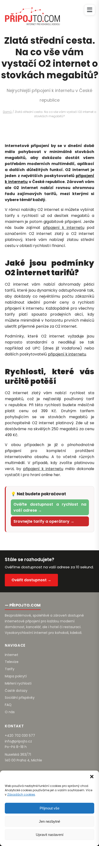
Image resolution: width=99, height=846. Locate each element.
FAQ (8, 704)
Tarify (9, 669)
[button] (91, 776)
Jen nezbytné (49, 821)
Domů (7, 112)
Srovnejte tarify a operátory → (43, 521)
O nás (10, 712)
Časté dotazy (16, 690)
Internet (11, 654)
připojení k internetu (63, 227)
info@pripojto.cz (18, 741)
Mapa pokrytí (16, 676)
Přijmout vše (49, 808)
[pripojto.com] (32, 12)
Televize (12, 661)
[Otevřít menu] (89, 9)
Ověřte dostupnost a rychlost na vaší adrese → (49, 507)
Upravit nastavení (49, 835)
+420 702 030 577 (20, 735)
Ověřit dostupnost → (31, 579)
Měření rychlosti (18, 683)
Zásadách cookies (21, 794)
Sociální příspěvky (20, 697)
